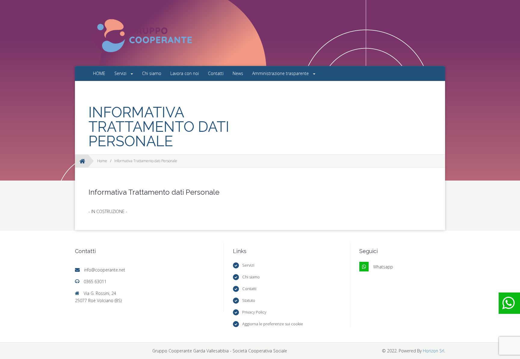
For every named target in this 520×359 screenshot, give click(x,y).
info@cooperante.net (104, 270)
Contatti (216, 73)
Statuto (248, 300)
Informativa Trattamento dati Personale (145, 160)
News (238, 73)
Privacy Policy (254, 312)
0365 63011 (95, 281)
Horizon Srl (433, 351)
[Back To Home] (82, 161)
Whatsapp (383, 267)
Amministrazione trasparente (281, 73)
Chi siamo (151, 73)
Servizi (121, 73)
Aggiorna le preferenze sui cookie (272, 324)
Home (102, 160)
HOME (99, 73)
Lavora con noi (184, 73)
